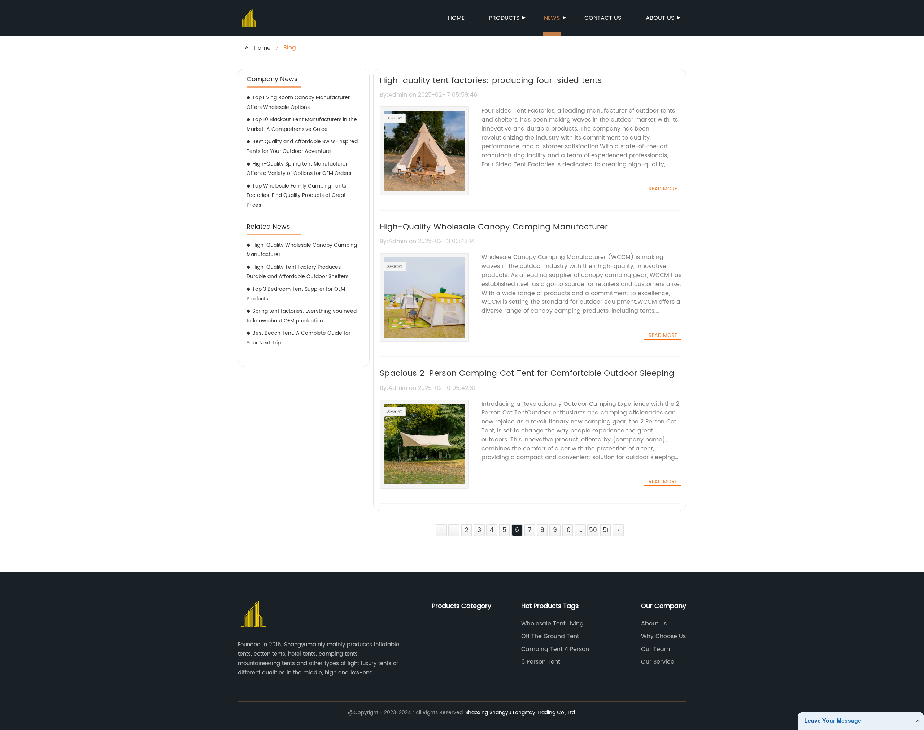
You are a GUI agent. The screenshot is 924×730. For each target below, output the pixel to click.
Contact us (602, 18)
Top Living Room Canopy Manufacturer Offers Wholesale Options (298, 102)
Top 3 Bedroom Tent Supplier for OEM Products (296, 294)
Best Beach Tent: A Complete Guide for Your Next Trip (298, 338)
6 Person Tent (540, 662)
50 (593, 530)
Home (456, 18)
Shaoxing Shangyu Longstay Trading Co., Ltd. (520, 712)
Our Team (655, 649)
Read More (663, 189)
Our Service (657, 662)
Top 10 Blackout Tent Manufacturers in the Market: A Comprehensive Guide (302, 124)
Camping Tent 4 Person (555, 649)
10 (568, 530)
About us (660, 18)
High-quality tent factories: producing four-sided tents (491, 80)
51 (606, 530)
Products (504, 18)
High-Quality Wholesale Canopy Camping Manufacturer (302, 250)
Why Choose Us (663, 636)
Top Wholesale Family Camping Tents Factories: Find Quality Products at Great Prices (296, 195)
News (552, 18)
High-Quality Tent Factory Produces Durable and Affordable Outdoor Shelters (297, 272)
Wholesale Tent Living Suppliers (552, 623)
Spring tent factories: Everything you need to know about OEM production (302, 316)
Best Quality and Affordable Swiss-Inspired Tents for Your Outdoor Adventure (302, 146)
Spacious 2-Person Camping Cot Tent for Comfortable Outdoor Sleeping (527, 373)
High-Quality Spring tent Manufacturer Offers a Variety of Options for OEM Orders (299, 169)
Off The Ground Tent (550, 636)
